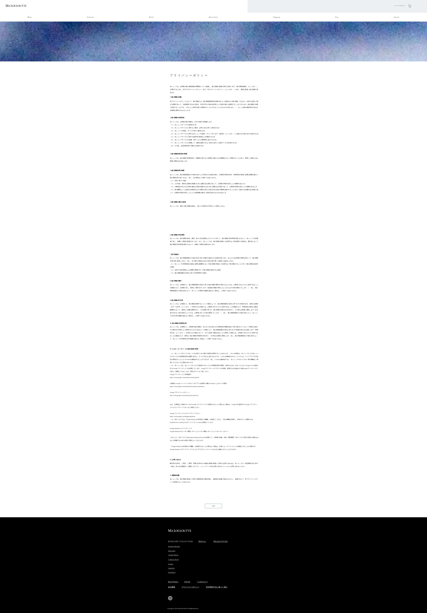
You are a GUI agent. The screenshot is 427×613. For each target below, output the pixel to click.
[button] (410, 5)
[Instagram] (170, 598)
